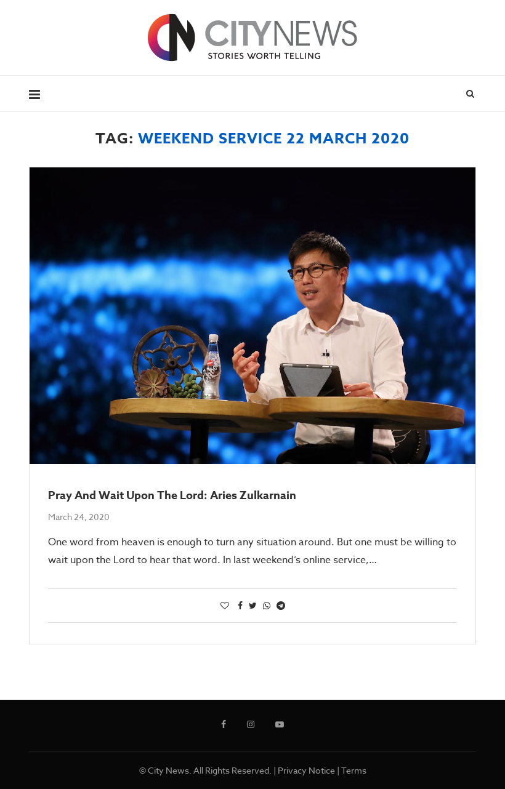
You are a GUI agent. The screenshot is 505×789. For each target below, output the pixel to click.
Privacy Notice (306, 770)
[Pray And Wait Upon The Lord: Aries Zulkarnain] (252, 316)
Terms (353, 770)
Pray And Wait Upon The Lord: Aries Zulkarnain (172, 495)
